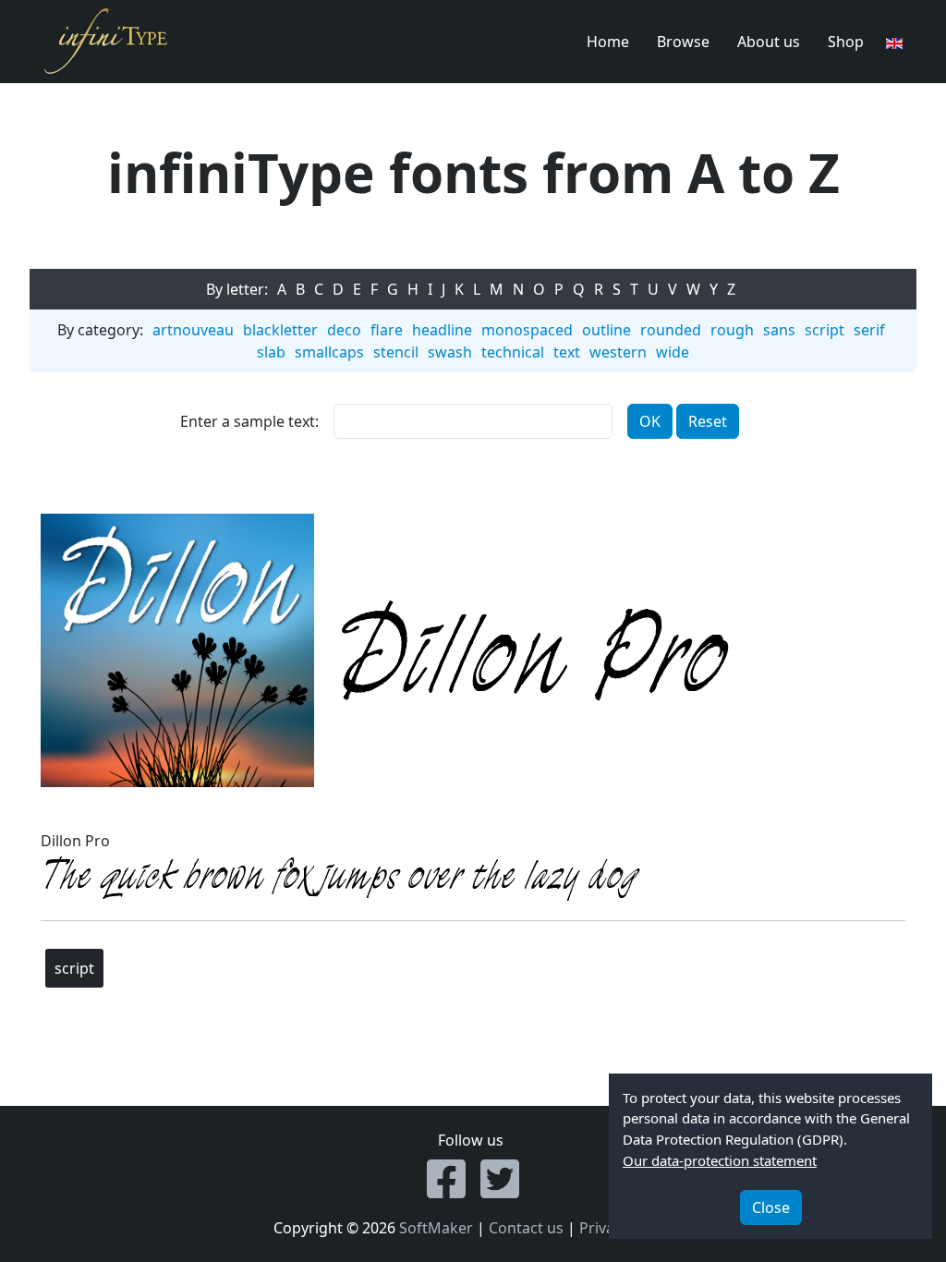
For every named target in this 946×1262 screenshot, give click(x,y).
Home (608, 41)
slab (271, 352)
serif (869, 330)
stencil (395, 352)
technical (512, 352)
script (824, 330)
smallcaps (329, 352)
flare (386, 330)
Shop (846, 41)
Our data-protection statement (720, 1160)
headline (442, 330)
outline (606, 330)
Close (771, 1207)
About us (768, 41)
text (566, 352)
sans (779, 330)
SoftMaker (436, 1228)
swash (450, 352)
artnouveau (193, 330)
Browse (683, 41)
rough (732, 330)
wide (672, 352)
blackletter (280, 330)
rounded (670, 330)
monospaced (527, 330)
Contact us (526, 1228)
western (618, 352)
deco (344, 330)
